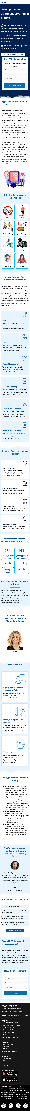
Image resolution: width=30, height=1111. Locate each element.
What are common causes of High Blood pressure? (14, 911)
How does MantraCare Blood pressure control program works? (13, 917)
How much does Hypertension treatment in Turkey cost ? (13, 923)
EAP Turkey (5, 1049)
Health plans (5, 1046)
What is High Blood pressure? (13, 906)
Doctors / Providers (7, 1044)
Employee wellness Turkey (9, 1051)
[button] (27, 2)
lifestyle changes (14, 950)
